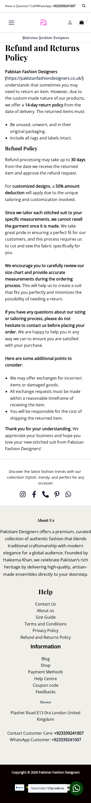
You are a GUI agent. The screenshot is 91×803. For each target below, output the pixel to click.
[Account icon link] (70, 22)
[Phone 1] (45, 494)
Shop (46, 665)
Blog (45, 659)
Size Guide (46, 617)
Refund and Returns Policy (45, 637)
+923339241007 (64, 6)
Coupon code (45, 685)
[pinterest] (57, 494)
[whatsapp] (68, 494)
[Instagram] (23, 494)
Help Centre (45, 678)
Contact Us (45, 604)
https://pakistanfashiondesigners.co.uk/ (44, 78)
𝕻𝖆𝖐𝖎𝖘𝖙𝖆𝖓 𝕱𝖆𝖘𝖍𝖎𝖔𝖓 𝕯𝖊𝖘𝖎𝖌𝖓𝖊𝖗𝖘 (45, 37)
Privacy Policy (45, 630)
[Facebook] (34, 494)
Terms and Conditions (46, 624)
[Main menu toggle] (11, 22)
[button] (84, 6)
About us (45, 610)
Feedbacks (46, 692)
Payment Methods (45, 672)
